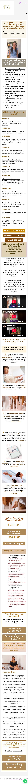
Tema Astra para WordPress (17, 779)
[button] (27, 14)
